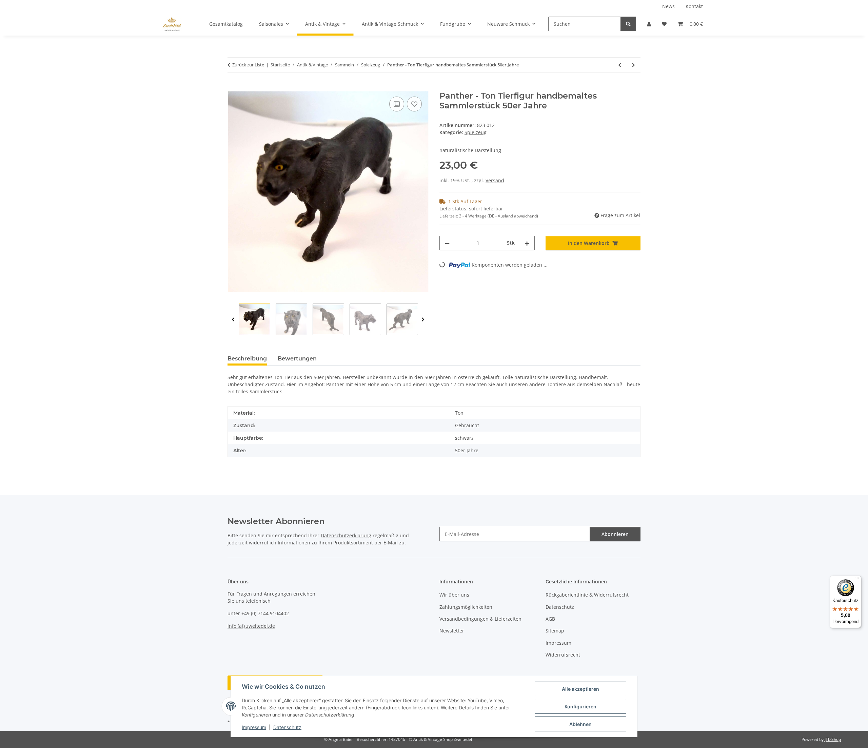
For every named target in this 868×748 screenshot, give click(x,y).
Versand (495, 180)
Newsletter (451, 630)
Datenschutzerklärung (346, 535)
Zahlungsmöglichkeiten (465, 607)
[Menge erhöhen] (526, 243)
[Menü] (857, 580)
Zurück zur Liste (248, 65)
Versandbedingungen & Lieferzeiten (480, 619)
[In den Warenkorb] (233, 87)
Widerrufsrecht (563, 654)
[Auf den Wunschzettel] (414, 104)
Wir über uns (454, 594)
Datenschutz (287, 727)
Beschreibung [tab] (247, 358)
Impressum (254, 727)
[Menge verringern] (447, 243)
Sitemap (555, 630)
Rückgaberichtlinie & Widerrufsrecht (587, 594)
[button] (649, 24)
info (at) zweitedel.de (251, 626)
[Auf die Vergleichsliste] (396, 104)
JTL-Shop (833, 739)
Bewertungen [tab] (297, 358)
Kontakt (694, 6)
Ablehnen (580, 724)
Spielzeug (476, 132)
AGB (550, 619)
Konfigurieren (580, 706)
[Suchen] (628, 24)
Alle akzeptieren (580, 689)
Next (423, 320)
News (668, 6)
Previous (233, 320)
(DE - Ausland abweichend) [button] (513, 216)
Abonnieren (615, 534)
